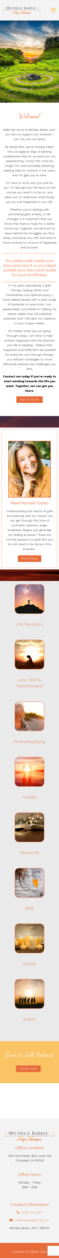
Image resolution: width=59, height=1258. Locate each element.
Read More (29, 558)
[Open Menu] (53, 10)
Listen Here (28, 1068)
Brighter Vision (38, 1251)
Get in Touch (29, 399)
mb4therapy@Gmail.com (32, 1220)
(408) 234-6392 (31, 1212)
